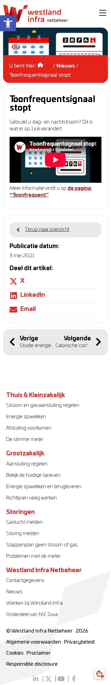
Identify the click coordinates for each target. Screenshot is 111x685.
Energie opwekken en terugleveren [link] (43, 486)
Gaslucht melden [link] (24, 522)
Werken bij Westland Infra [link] (34, 603)
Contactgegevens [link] (25, 580)
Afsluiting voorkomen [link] (28, 428)
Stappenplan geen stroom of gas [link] (42, 544)
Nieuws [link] (65, 65)
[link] (8, 23)
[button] (102, 14)
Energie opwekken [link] (26, 416)
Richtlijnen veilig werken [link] (31, 498)
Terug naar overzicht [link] (47, 229)
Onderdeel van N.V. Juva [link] (32, 614)
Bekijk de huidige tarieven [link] (33, 475)
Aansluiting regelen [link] (26, 463)
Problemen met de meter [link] (33, 556)
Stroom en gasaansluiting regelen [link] (42, 405)
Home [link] (44, 62)
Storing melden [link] (22, 533)
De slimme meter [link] (24, 439)
